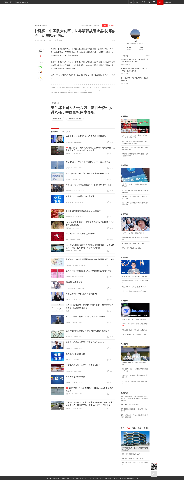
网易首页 (6, 2)
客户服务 (89, 478)
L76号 (54, 40)
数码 (134, 428)
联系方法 (78, 478)
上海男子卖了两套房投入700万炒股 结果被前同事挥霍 (89, 271)
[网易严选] (143, 2)
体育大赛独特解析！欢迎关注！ (135, 43)
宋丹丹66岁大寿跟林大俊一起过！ (132, 248)
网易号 (42, 25)
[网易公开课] (136, 2)
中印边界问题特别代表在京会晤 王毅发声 (83, 211)
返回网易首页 (57, 119)
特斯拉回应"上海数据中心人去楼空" (81, 234)
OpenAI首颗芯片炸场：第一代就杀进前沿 (134, 319)
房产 (122, 428)
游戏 (139, 428)
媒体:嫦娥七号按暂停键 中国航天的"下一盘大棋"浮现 (88, 162)
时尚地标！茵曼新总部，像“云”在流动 (133, 458)
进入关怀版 (25, 2)
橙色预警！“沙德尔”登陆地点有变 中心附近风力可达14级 (90, 259)
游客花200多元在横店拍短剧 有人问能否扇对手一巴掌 (89, 185)
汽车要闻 (124, 344)
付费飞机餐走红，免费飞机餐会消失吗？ (83, 365)
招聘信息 (84, 478)
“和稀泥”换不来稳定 (74, 282)
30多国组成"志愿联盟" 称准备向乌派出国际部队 (86, 136)
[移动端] (130, 2)
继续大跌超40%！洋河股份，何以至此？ (134, 287)
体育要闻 (124, 116)
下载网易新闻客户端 (75, 119)
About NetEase (65, 478)
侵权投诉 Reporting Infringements (130, 478)
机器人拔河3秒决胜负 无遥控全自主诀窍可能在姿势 (87, 331)
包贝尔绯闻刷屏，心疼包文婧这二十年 (133, 243)
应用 (11, 2)
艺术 (128, 428)
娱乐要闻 (124, 214)
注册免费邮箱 (167, 2)
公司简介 (73, 478)
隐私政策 (95, 478)
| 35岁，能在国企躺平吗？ (130, 404)
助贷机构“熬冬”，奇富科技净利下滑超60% (134, 276)
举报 (113, 40)
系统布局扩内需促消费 (75, 354)
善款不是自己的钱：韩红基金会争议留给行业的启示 (88, 173)
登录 (160, 2)
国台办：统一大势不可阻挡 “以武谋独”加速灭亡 (86, 316)
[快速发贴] (41, 51)
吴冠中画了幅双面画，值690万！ (131, 454)
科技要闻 (124, 301)
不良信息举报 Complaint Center (107, 478)
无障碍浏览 (18, 2)
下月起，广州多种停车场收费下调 (80, 196)
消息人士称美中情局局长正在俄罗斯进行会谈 (85, 342)
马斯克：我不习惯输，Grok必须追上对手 (134, 334)
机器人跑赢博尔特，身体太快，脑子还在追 (134, 330)
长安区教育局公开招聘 (75, 377)
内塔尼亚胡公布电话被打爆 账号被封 (81, 294)
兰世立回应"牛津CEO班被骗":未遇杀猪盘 (134, 291)
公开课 (146, 428)
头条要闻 (124, 165)
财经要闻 (124, 257)
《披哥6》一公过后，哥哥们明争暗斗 (133, 233)
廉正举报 (118, 478)
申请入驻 (111, 25)
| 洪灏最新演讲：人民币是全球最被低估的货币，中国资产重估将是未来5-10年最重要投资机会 (134, 398)
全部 (147, 55)
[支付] (149, 2)
